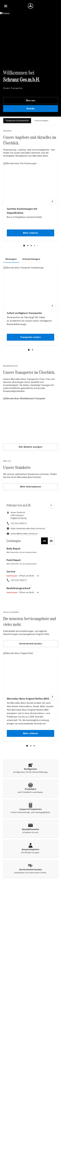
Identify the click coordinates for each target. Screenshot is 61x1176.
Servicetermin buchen (30, 643)
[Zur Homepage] (30, 6)
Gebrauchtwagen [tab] (31, 259)
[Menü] (5, 6)
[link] (18, 518)
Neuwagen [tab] (11, 259)
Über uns (30, 100)
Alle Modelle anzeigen (30, 446)
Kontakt (30, 108)
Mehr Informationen (30, 486)
